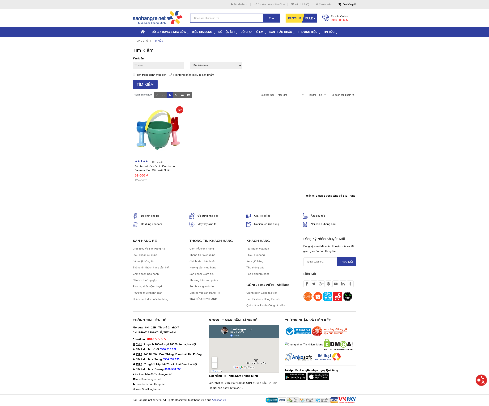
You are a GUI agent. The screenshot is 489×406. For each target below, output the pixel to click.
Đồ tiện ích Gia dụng (266, 223)
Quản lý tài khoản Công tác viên (265, 305)
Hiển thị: (312, 95)
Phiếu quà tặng (255, 254)
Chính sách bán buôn (202, 261)
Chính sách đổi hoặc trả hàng (150, 299)
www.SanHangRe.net (148, 389)
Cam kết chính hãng (201, 248)
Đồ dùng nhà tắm (151, 223)
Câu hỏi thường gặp (145, 280)
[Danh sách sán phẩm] (182, 95)
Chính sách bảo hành (146, 273)
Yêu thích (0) (302, 4)
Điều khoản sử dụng (145, 254)
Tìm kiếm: (139, 58)
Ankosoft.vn (219, 399)
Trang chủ (141, 41)
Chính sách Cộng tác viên (262, 292)
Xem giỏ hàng (254, 261)
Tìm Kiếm (158, 41)
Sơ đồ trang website (201, 286)
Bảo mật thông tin (143, 261)
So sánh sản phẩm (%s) (271, 4)
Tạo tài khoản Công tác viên (263, 299)
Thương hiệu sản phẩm (203, 280)
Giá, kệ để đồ (262, 215)
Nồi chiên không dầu (323, 223)
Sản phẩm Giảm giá (201, 273)
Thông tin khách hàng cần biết (151, 267)
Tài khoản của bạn (257, 248)
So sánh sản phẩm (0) (343, 95)
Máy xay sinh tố (207, 223)
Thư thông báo (255, 267)
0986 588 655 (339, 20)
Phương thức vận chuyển (148, 286)
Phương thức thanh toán (147, 292)
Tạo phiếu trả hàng (258, 273)
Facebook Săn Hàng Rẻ (150, 384)
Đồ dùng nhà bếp (208, 215)
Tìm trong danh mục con (151, 74)
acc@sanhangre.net (148, 379)
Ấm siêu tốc (318, 215)
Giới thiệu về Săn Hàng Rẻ (149, 248)
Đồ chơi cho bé (150, 215)
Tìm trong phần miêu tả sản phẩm (193, 74)
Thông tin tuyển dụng (202, 254)
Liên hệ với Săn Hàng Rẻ (204, 292)
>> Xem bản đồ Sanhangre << (153, 374)
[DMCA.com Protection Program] (338, 344)
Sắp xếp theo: (268, 95)
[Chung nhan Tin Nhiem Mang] (304, 344)
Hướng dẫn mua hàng (202, 267)
